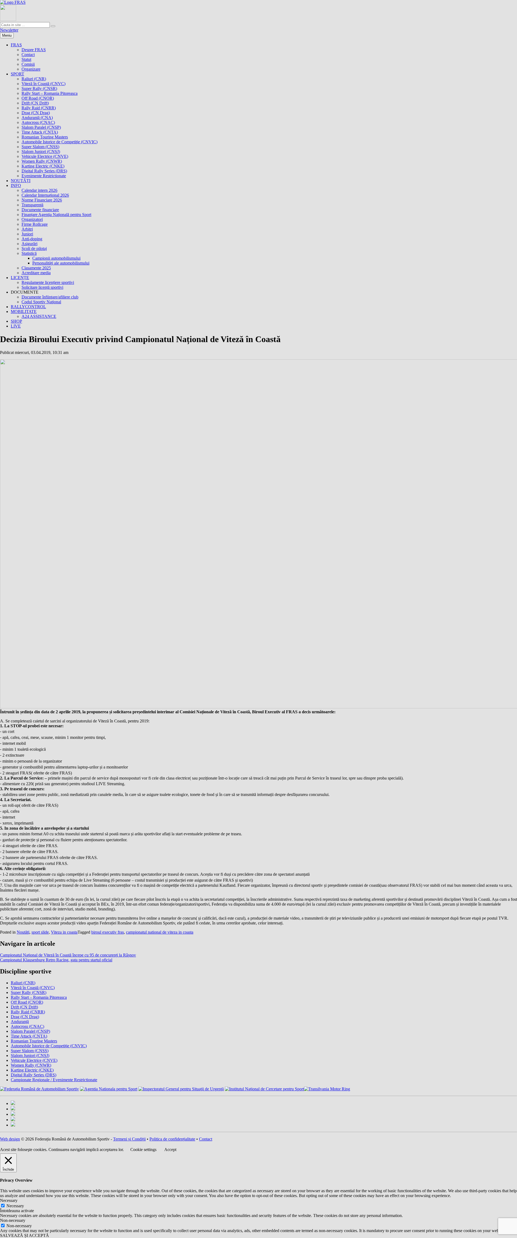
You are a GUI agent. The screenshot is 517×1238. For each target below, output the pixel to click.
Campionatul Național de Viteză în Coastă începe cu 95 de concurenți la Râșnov (68, 955)
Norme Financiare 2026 (42, 200)
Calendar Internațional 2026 (45, 195)
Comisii (28, 64)
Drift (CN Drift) (35, 103)
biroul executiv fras (107, 932)
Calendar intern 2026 (39, 190)
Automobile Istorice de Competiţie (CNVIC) (59, 142)
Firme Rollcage (35, 224)
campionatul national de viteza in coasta (159, 932)
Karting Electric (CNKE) (43, 166)
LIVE (16, 326)
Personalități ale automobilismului (60, 263)
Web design (10, 1139)
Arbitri (27, 229)
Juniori (27, 234)
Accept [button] (170, 1149)
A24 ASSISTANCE (39, 316)
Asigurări (29, 243)
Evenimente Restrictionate (44, 175)
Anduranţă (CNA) (37, 117)
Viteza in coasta (64, 932)
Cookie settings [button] (143, 1149)
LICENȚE (20, 277)
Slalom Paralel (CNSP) (41, 127)
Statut (26, 59)
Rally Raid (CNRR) (39, 108)
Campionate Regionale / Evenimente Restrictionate (54, 1079)
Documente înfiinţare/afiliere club (50, 297)
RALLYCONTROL (28, 306)
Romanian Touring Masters (45, 137)
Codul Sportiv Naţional (41, 302)
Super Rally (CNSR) (39, 88)
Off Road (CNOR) (38, 98)
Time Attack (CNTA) (40, 132)
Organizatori (32, 219)
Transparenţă (32, 205)
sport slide (40, 932)
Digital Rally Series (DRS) (44, 171)
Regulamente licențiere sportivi (48, 282)
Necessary (15, 1206)
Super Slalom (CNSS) (40, 146)
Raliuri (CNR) (34, 78)
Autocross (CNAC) (38, 122)
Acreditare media (36, 272)
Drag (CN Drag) (36, 112)
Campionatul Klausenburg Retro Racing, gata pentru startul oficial (56, 960)
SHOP (16, 321)
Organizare (31, 69)
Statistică (29, 253)
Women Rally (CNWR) (42, 161)
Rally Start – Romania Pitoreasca (50, 93)
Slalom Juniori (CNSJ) (41, 151)
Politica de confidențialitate (172, 1139)
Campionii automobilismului (56, 258)
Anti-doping (32, 239)
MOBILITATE (24, 311)
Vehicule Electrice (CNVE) (45, 156)
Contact (28, 54)
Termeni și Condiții (129, 1139)
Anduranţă (20, 1021)
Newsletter (9, 30)
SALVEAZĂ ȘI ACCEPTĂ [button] (24, 1235)
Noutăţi (23, 932)
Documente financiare (40, 209)
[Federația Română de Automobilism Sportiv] (13, 2)
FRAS (16, 45)
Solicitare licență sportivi (42, 287)
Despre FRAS (34, 49)
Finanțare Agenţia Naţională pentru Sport (56, 214)
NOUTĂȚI (20, 180)
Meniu (7, 35)
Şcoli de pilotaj (34, 248)
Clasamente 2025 (36, 268)
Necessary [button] (9, 1200)
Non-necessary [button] (12, 1220)
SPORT (17, 74)
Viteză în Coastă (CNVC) (43, 83)
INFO (16, 185)
